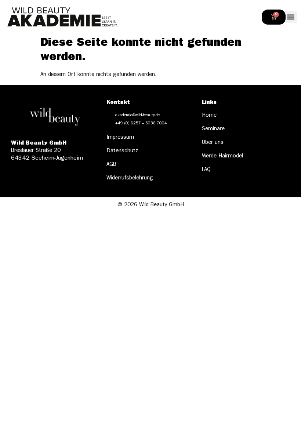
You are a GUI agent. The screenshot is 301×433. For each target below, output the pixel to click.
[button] (291, 17)
